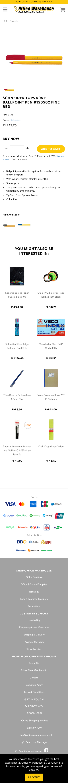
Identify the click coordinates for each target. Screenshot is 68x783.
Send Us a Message (35, 742)
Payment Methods (34, 642)
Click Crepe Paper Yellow (51, 446)
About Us (34, 663)
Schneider (16, 120)
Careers (34, 677)
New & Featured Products (34, 599)
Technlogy (34, 592)
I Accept (34, 777)
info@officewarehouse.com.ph (35, 735)
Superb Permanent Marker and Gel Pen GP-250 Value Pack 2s (17, 450)
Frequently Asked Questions (34, 627)
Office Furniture (34, 577)
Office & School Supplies (34, 584)
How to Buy (34, 620)
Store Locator (34, 649)
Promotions (34, 606)
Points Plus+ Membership (34, 670)
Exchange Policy (34, 685)
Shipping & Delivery (34, 634)
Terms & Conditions (34, 692)
